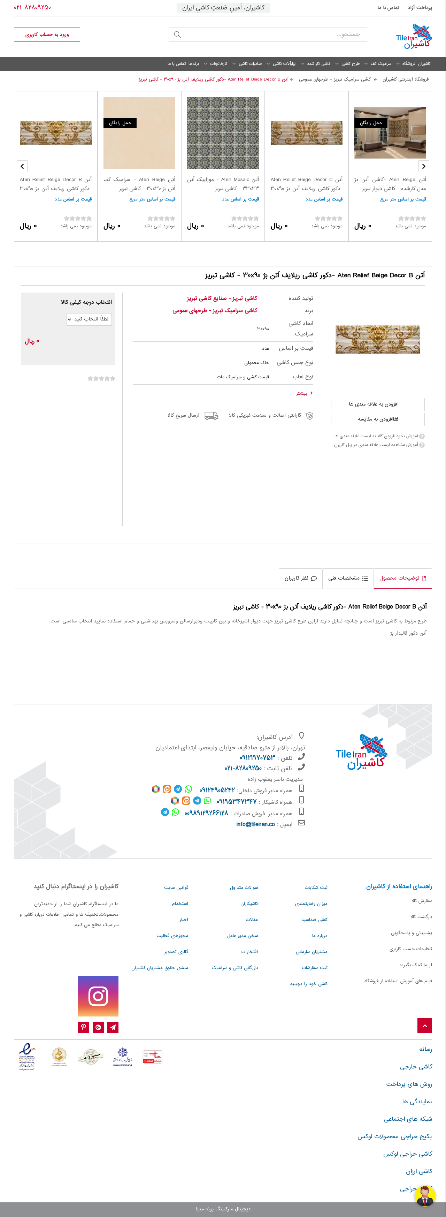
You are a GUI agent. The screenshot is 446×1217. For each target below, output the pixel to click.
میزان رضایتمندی (311, 904)
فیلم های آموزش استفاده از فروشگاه (398, 981)
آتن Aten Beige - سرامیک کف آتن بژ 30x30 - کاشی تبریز (139, 184)
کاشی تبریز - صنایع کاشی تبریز (222, 298)
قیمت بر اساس (412, 199)
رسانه (425, 1049)
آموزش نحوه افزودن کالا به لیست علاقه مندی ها (376, 436)
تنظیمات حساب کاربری (411, 949)
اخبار (183, 920)
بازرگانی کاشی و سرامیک (235, 968)
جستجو (177, 34)
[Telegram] (112, 1028)
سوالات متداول (244, 888)
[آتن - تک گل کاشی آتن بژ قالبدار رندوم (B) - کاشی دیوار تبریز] (378, 339)
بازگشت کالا (421, 917)
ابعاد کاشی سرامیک (301, 329)
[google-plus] (98, 1028)
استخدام (180, 904)
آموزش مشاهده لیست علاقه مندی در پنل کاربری (376, 445)
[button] (22, 166)
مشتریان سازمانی (312, 952)
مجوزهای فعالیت (172, 936)
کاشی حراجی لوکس (407, 1154)
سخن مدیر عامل (242, 936)
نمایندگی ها (417, 1102)
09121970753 (257, 758)
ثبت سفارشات (315, 968)
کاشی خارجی (416, 1067)
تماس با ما (388, 8)
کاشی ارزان (419, 1171)
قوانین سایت (176, 888)
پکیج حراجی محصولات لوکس (394, 1137)
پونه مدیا (204, 1209)
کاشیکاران (249, 904)
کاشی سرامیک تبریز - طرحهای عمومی (214, 311)
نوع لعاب (303, 377)
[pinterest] (83, 1028)
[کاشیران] (405, 37)
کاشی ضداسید (314, 920)
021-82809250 (32, 8)
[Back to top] (424, 1026)
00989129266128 (206, 814)
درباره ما (320, 936)
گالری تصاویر (176, 952)
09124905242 (217, 791)
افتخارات (249, 952)
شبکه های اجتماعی (408, 1119)
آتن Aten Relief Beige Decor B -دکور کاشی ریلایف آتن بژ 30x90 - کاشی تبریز (56, 188)
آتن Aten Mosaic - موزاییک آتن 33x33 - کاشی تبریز (223, 184)
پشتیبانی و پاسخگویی (411, 933)
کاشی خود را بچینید (309, 984)
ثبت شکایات (316, 888)
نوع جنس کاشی (295, 363)
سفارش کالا (422, 901)
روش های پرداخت (409, 1084)
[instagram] (98, 996)
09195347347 (237, 802)
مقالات (252, 920)
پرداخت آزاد (420, 8)
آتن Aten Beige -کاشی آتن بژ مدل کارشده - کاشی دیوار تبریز (390, 184)
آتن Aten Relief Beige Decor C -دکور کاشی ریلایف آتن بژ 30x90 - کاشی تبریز (307, 188)
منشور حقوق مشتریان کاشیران (159, 968)
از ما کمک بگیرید (415, 965)
